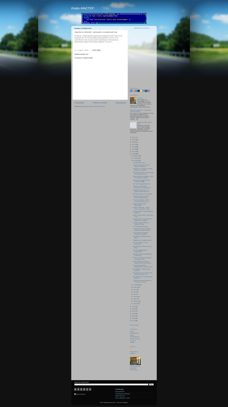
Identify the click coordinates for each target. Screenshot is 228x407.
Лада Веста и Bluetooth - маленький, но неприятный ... (142, 187)
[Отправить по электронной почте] (93, 50)
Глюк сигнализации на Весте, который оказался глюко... (141, 200)
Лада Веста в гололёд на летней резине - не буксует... (142, 169)
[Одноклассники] (134, 91)
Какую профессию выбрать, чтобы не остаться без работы (143, 177)
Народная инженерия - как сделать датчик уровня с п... (142, 190)
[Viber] (148, 91)
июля (135, 289)
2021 (133, 151)
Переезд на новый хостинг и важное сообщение (141, 165)
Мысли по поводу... (133, 341)
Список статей (134, 325)
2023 (133, 146)
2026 (133, 139)
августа (135, 287)
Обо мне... (140, 98)
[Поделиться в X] (96, 50)
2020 (133, 154)
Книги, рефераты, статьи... (123, 398)
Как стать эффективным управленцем (140, 250)
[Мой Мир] (136, 91)
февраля (136, 301)
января (135, 303)
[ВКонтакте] (131, 91)
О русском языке (135, 338)
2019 (133, 306)
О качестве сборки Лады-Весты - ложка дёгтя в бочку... (142, 281)
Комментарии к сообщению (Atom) (94, 106)
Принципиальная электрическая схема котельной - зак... (142, 273)
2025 (133, 142)
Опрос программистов (134, 336)
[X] (139, 91)
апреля (135, 296)
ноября (135, 158)
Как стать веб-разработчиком (141, 184)
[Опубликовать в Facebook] (98, 50)
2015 (133, 316)
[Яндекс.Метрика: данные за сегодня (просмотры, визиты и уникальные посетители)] (79, 394)
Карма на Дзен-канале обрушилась (139, 204)
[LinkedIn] (143, 91)
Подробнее (108, 42)
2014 (133, 318)
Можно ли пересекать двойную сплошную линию (142, 258)
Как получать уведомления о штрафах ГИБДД (141, 180)
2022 (133, 149)
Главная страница (99, 103)
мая (134, 294)
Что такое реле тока (139, 162)
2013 (133, 320)
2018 (133, 309)
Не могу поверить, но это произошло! (140, 243)
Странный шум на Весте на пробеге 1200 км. (141, 223)
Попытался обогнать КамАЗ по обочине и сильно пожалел (142, 229)
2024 (133, 144)
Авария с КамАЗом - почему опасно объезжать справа (141, 208)
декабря (136, 156)
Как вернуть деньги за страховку (142, 194)
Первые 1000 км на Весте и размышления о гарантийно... (142, 262)
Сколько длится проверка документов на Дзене (140, 233)
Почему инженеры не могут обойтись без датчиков (141, 197)
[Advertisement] (142, 58)
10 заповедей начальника (140, 226)
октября (135, 160)
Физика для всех (120, 395)
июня (135, 292)
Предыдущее (120, 103)
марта (135, 299)
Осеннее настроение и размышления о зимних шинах (142, 266)
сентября (136, 284)
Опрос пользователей (134, 332)
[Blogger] (141, 91)
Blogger (125, 402)
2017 (133, 311)
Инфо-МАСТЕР (82, 8)
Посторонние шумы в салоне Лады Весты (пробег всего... (143, 173)
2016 (133, 313)
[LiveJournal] (146, 91)
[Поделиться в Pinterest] (100, 50)
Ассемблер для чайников (122, 393)
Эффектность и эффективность (142, 240)
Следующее (79, 103)
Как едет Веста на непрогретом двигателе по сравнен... (142, 219)
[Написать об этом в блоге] (95, 50)
